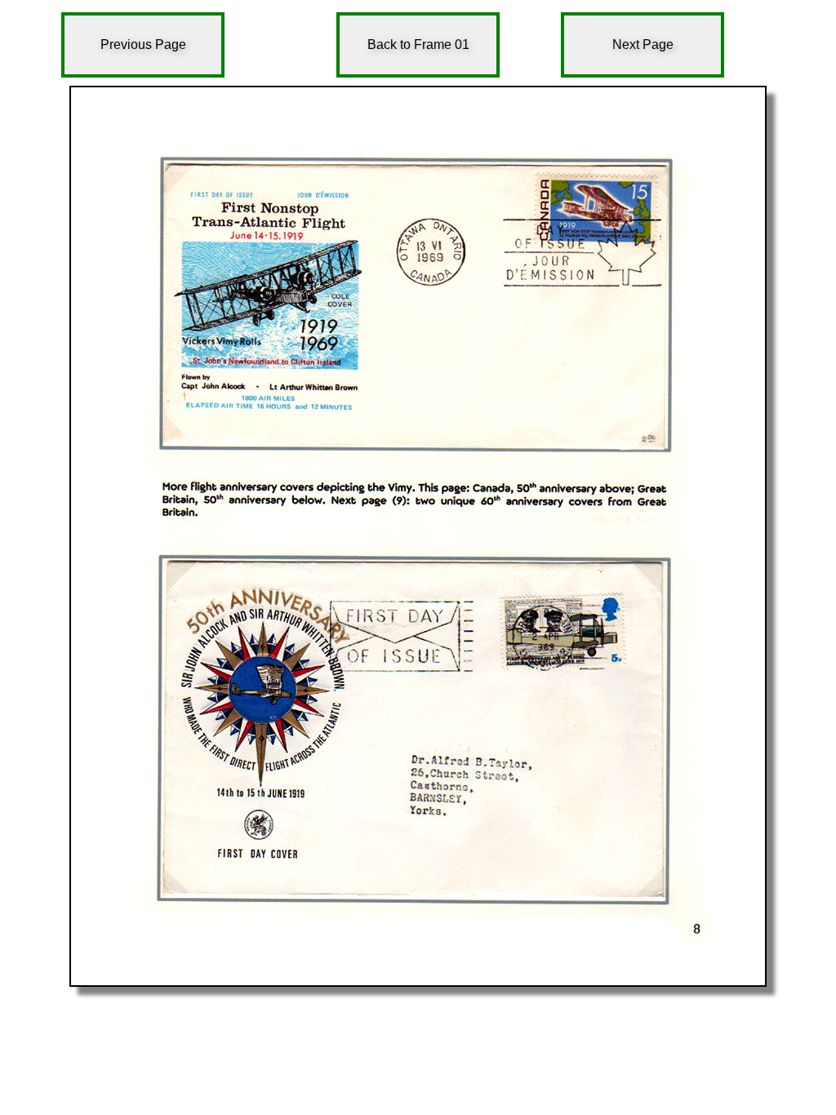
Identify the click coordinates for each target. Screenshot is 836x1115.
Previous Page (143, 44)
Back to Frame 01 (418, 44)
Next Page (643, 44)
